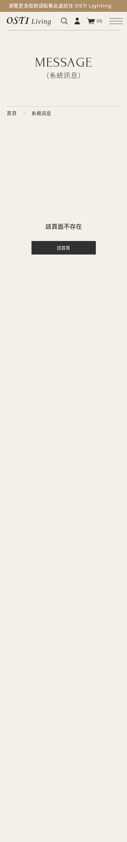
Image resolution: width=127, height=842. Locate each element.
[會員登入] (77, 21)
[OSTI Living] (29, 21)
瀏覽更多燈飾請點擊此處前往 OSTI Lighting (60, 6)
